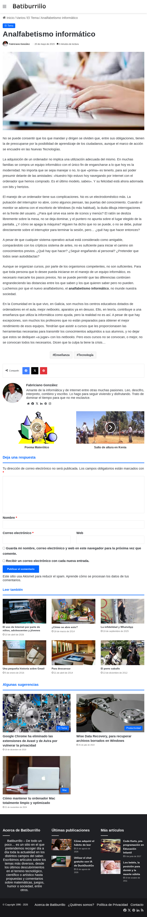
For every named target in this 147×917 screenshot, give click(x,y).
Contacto (137, 905)
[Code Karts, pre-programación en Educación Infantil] (110, 846)
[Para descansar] (73, 652)
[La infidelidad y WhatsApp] (122, 611)
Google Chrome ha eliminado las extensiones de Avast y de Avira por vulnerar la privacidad (30, 740)
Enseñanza (62, 355)
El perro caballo (110, 668)
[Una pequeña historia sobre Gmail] (24, 652)
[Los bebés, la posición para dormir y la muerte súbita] (110, 867)
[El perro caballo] (122, 652)
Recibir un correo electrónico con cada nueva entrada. (47, 561)
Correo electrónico (18, 533)
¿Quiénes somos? (81, 905)
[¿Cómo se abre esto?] (73, 611)
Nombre (10, 517)
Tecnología (85, 355)
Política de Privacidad (112, 905)
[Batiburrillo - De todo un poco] (29, 7)
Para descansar (61, 668)
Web (79, 533)
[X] (37, 404)
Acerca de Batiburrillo (50, 905)
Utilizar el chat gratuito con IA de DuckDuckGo (84, 861)
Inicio (10, 18)
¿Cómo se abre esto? (65, 627)
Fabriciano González (19, 44)
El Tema (33, 18)
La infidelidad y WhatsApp (117, 626)
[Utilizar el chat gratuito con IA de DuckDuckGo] (61, 861)
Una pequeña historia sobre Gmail (23, 668)
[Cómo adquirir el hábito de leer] (61, 844)
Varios (20, 18)
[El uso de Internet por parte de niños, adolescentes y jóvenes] (24, 611)
